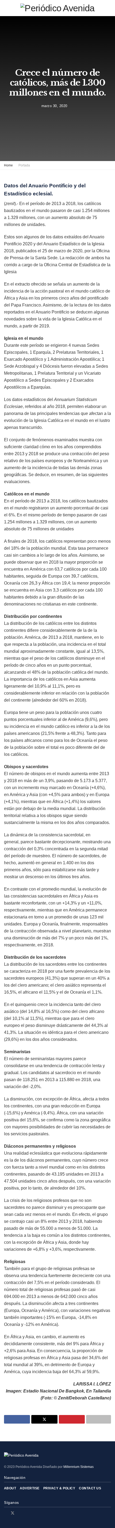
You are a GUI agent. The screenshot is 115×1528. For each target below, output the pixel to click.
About (10, 1488)
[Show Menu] (6, 8)
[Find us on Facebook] (5, 1513)
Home (8, 165)
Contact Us (90, 1488)
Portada (24, 165)
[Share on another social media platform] (98, 1419)
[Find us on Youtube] (26, 1513)
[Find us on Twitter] (12, 1513)
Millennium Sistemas (78, 1467)
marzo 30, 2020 (54, 106)
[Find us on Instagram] (19, 1513)
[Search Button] (108, 8)
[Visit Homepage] (57, 8)
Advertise (29, 1488)
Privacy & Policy (59, 1488)
